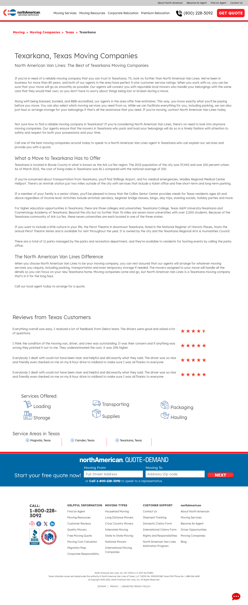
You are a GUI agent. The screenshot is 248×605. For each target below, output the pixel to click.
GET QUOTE (231, 13)
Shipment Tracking (155, 517)
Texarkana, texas (131, 440)
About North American (170, 2)
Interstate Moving (116, 529)
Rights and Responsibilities (160, 535)
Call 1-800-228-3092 (104, 481)
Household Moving (117, 511)
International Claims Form (160, 529)
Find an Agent (218, 2)
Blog (184, 541)
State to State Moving (119, 535)
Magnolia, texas (40, 440)
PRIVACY (114, 586)
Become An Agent (197, 2)
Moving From (95, 468)
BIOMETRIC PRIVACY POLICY (136, 586)
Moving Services (65, 13)
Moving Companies (45, 32)
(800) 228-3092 (198, 12)
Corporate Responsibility (83, 553)
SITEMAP (102, 586)
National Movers (115, 541)
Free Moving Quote (79, 535)
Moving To (154, 468)
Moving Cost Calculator (82, 541)
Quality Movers (77, 529)
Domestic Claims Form (157, 523)
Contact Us (236, 2)
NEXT (220, 474)
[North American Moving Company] (22, 18)
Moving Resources (92, 13)
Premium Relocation (155, 13)
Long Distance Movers (119, 517)
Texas (70, 32)
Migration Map (76, 547)
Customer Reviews (79, 523)
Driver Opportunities (194, 529)
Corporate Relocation (123, 13)
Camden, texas (84, 440)
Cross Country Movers (119, 523)
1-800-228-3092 (43, 510)
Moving (19, 32)
